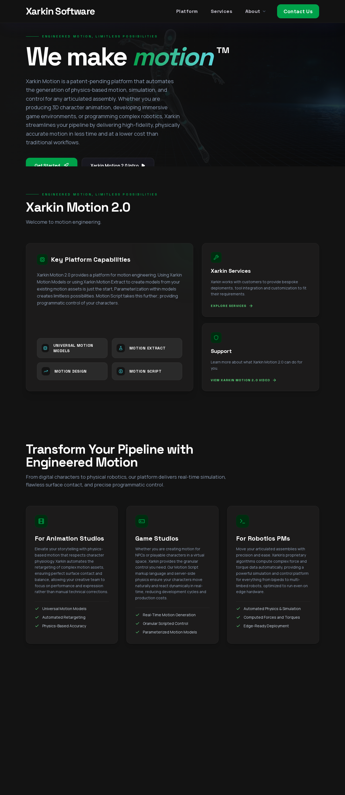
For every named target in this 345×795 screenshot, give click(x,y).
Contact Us (298, 11)
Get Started (47, 166)
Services (222, 11)
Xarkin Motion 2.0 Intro (115, 166)
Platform (187, 11)
